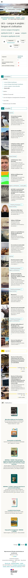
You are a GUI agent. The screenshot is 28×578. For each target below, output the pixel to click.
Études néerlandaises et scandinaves (7, 17)
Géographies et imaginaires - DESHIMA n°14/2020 (14, 530)
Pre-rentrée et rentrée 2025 (17, 245)
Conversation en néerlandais (14, 440)
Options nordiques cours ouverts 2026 (17, 175)
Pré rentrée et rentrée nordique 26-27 (16, 117)
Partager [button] (16, 544)
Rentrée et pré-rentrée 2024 (17, 307)
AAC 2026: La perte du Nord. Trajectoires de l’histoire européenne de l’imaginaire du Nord (17, 191)
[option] (14, 120)
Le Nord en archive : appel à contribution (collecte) (17, 144)
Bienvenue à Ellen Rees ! (17, 210)
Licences (23, 17)
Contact (15, 556)
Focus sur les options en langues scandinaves (16, 341)
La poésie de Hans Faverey (14, 510)
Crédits (21, 563)
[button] (19, 545)
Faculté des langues (11, 42)
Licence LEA (5, 19)
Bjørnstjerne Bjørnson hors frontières (14, 419)
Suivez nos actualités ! (16, 130)
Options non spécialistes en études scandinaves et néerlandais (17, 233)
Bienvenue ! (14, 294)
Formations (18, 17)
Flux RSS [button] (22, 544)
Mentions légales (15, 563)
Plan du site (7, 563)
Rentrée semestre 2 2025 (17, 260)
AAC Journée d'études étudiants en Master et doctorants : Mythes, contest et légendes (18, 276)
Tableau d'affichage (16, 220)
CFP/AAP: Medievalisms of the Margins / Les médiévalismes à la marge (17, 326)
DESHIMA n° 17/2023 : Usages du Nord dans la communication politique (14, 487)
